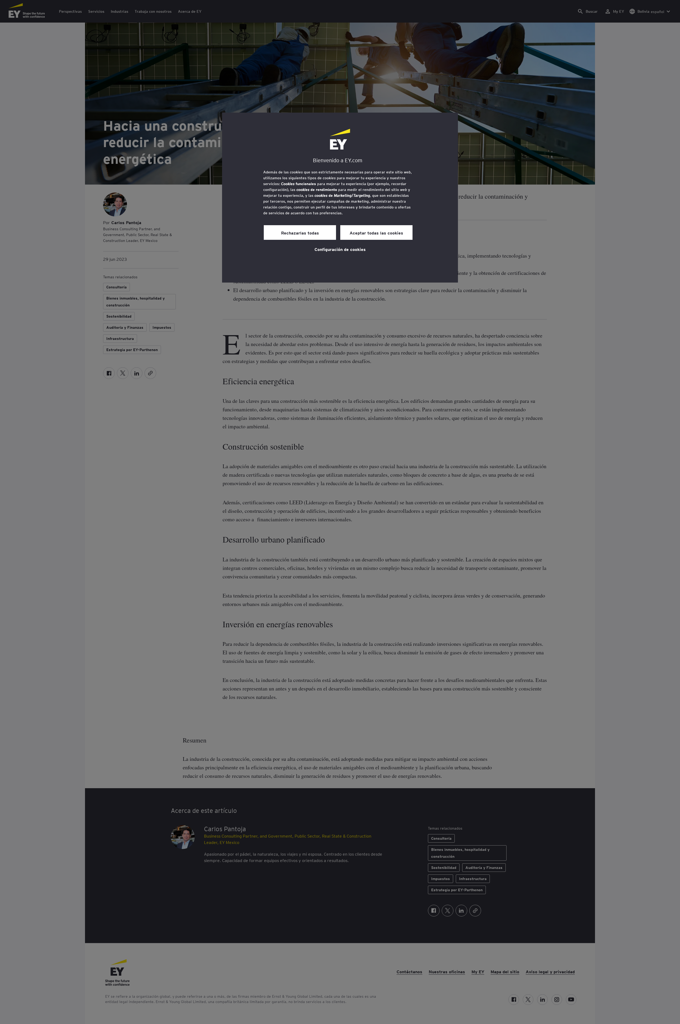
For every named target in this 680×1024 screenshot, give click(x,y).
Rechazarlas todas (300, 233)
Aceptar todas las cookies (376, 233)
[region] (340, 198)
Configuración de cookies (340, 249)
